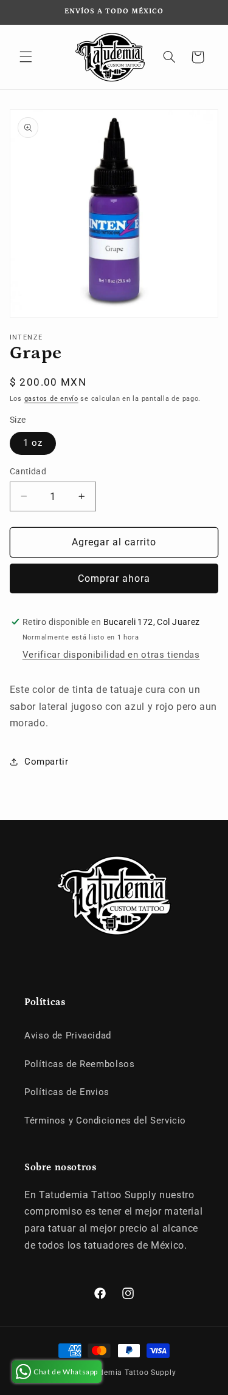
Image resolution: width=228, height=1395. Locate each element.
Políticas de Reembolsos (79, 1064)
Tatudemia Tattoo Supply (129, 1372)
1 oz (33, 442)
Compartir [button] (46, 761)
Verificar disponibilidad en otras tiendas (111, 654)
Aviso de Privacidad (67, 1035)
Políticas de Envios (66, 1091)
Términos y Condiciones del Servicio (105, 1120)
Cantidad (28, 471)
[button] (26, 57)
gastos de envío (51, 399)
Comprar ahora (114, 578)
